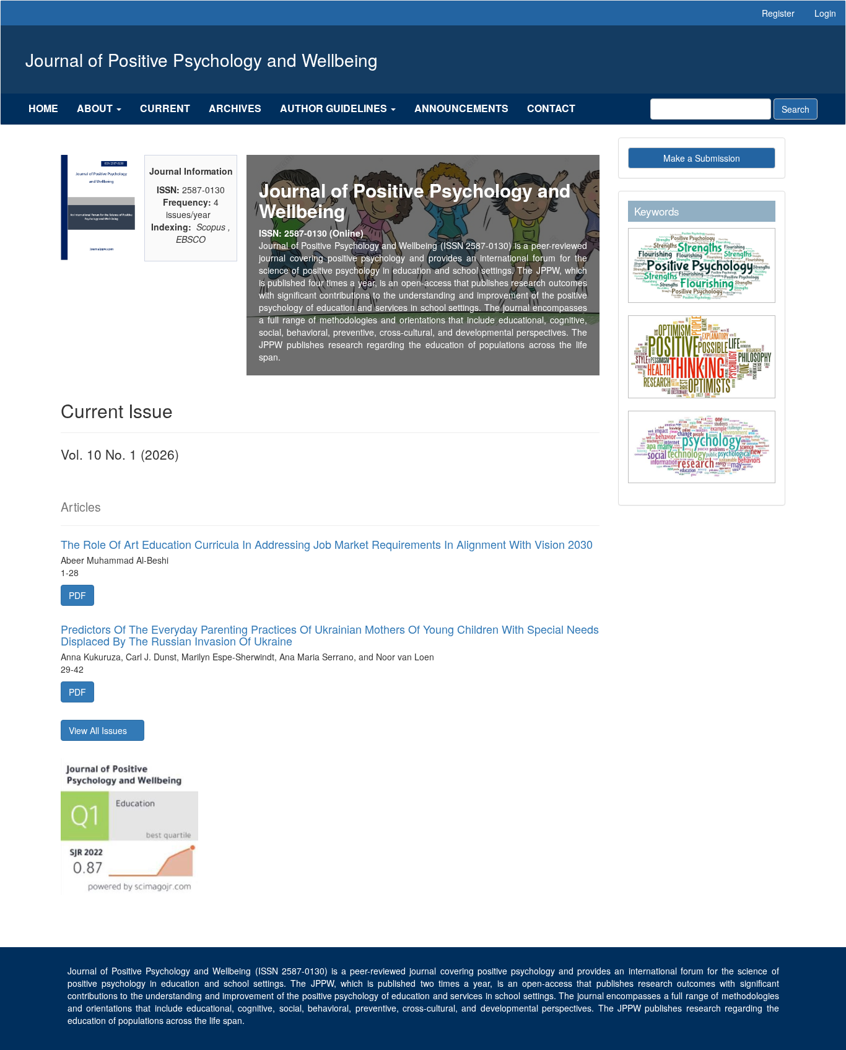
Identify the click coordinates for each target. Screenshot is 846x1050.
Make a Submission (701, 158)
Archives (235, 108)
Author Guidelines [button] (335, 108)
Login (825, 13)
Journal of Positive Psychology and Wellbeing (201, 59)
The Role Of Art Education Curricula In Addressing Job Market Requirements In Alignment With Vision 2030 (327, 544)
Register (778, 13)
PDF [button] (77, 595)
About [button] (96, 108)
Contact (551, 108)
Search (795, 109)
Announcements (461, 108)
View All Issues (99, 730)
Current (165, 108)
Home (43, 108)
